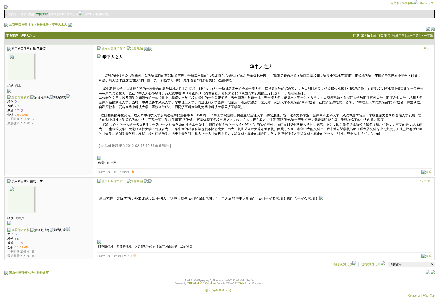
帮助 (88, 14)
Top (432, 295)
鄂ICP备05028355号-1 (219, 290)
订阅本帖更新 (102, 14)
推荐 (53, 14)
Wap (425, 295)
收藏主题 (398, 35)
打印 (356, 35)
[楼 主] (135, 172)
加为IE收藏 (368, 35)
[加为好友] (58, 97)
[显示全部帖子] (150, 48)
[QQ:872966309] (68, 97)
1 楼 (133, 256)
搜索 (61, 14)
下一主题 (427, 35)
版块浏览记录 (371, 264)
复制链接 (384, 35)
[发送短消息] (40, 97)
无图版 (395, 3)
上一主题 (412, 35)
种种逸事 (43, 24)
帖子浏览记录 (343, 264)
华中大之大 (59, 24)
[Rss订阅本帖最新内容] (70, 24)
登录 (23, 14)
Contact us (414, 295)
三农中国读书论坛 (21, 24)
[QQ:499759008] (68, 230)
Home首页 (426, 3)
